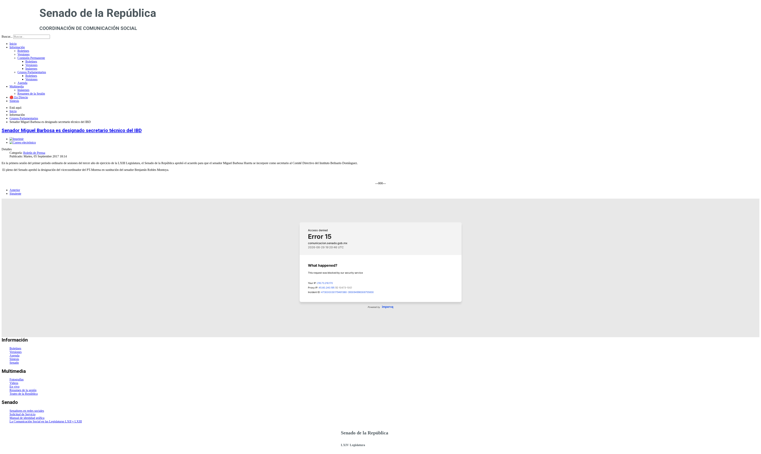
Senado (14, 362)
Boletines (15, 348)
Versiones (16, 352)
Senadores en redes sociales (27, 410)
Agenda (14, 355)
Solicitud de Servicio (22, 414)
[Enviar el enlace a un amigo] (23, 142)
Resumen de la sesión (23, 390)
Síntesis (14, 359)
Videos (14, 383)
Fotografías (17, 379)
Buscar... (7, 36)
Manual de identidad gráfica (27, 418)
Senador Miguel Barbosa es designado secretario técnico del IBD (72, 130)
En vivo (14, 386)
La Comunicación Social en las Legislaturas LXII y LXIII (46, 421)
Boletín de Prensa (34, 152)
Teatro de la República (24, 393)
